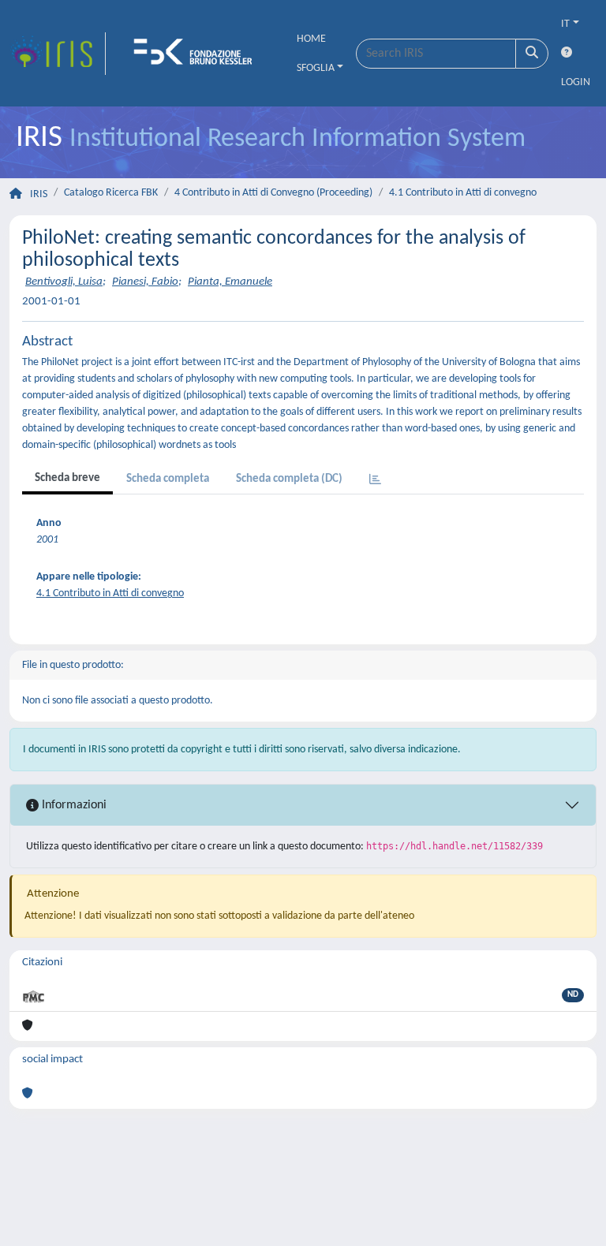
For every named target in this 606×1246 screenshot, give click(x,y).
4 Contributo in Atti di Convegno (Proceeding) (273, 193)
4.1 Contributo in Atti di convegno (463, 193)
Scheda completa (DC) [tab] (289, 479)
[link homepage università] (198, 53)
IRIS (38, 194)
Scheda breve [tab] (67, 478)
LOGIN (575, 82)
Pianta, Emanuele (230, 282)
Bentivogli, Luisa (64, 282)
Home (311, 39)
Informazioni (73, 805)
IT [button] (565, 24)
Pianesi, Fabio (145, 282)
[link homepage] (57, 53)
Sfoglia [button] (316, 68)
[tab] (375, 480)
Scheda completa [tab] (167, 479)
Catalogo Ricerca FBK (111, 193)
